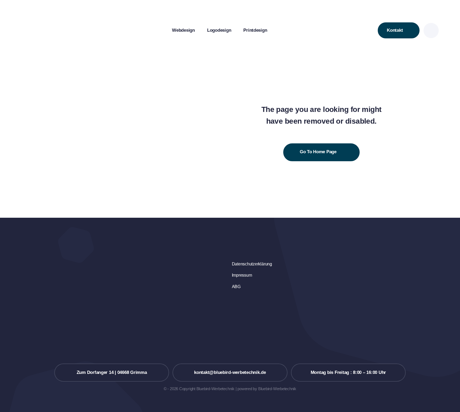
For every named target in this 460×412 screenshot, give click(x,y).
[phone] (233, 322)
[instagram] (233, 311)
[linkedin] (233, 300)
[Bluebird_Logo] (48, 12)
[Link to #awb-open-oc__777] (431, 30)
